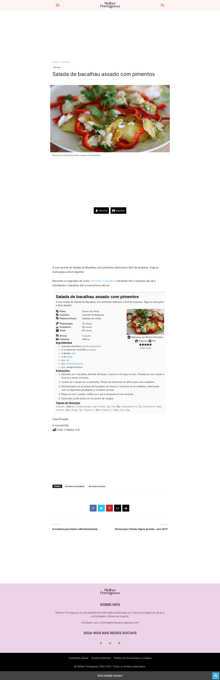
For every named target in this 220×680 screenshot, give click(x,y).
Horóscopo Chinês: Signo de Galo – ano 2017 (141, 529)
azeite (69, 356)
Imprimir (120, 210)
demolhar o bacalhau (103, 280)
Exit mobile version (110, 675)
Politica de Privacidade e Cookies (132, 657)
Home (55, 62)
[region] (110, 36)
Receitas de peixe (97, 486)
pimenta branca (74, 363)
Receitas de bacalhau (75, 486)
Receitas (66, 62)
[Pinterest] (119, 643)
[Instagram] (110, 643)
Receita (102, 210)
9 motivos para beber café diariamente (74, 529)
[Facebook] (100, 643)
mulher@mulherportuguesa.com (119, 622)
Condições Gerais (78, 657)
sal (67, 360)
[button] (57, 5)
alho (74, 353)
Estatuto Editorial (101, 657)
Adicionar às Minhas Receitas (147, 337)
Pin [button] (154, 341)
